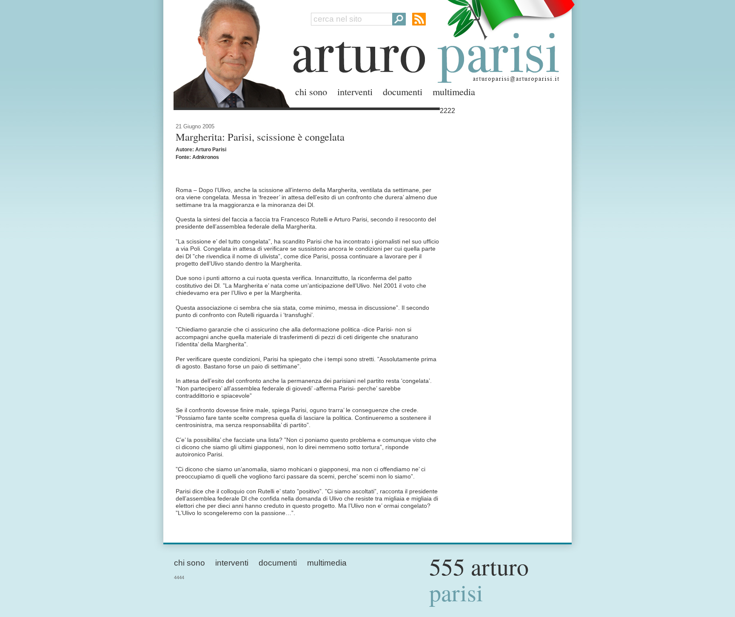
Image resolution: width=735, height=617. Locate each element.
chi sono (311, 91)
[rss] (419, 19)
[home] (229, 52)
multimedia (454, 91)
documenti (402, 91)
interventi (355, 91)
